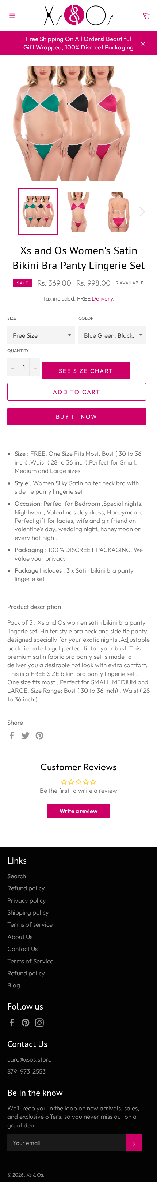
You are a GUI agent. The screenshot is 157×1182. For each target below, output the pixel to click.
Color (86, 318)
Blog (13, 985)
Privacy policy (26, 900)
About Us (19, 936)
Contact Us (22, 948)
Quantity (18, 350)
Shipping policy (28, 912)
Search (16, 876)
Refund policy (26, 888)
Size (11, 318)
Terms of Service (30, 961)
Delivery (102, 298)
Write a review (78, 811)
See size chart (86, 370)
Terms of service (30, 924)
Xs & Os (34, 1174)
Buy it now (77, 416)
